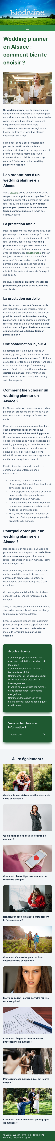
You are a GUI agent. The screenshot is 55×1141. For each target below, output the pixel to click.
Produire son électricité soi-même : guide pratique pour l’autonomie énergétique (27, 690)
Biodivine (27, 12)
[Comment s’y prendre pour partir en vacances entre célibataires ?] (27, 939)
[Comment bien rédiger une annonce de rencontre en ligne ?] (27, 858)
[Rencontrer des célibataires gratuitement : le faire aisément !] (27, 898)
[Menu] (27, 28)
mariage (14, 192)
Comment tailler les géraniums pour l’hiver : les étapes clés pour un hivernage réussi (27, 679)
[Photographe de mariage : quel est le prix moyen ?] (27, 1061)
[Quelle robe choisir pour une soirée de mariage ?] (27, 817)
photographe (34, 252)
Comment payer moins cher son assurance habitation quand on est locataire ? (26, 661)
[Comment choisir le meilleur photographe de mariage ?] (27, 1101)
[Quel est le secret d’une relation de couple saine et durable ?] (27, 777)
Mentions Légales (23, 1137)
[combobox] (24, 734)
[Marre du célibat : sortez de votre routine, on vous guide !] (27, 979)
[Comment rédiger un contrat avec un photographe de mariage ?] (27, 1020)
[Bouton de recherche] (44, 734)
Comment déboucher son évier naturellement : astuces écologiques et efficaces (27, 701)
